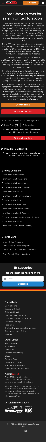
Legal (30, 424)
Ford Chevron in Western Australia (17, 209)
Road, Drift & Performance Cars (18, 318)
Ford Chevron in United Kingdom (16, 187)
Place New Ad (11, 343)
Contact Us (9, 350)
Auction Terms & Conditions (17, 369)
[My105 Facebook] (20, 431)
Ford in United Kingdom (12, 242)
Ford (9, 121)
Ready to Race (11, 359)
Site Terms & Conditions (15, 365)
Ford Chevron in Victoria (12, 200)
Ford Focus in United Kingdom (16, 254)
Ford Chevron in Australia (13, 175)
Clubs (7, 356)
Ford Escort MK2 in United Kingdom (20, 249)
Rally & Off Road (12, 312)
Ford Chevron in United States (15, 183)
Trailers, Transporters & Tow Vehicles (20, 328)
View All (8, 334)
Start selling (31, 3)
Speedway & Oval (12, 309)
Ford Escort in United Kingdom (16, 246)
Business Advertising (14, 353)
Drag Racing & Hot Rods (15, 315)
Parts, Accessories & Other (16, 331)
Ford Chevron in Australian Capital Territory (20, 217)
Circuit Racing (11, 306)
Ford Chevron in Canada (12, 192)
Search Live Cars (24, 112)
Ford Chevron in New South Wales (16, 196)
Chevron (17, 121)
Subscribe (29, 125)
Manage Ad (10, 346)
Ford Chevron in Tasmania (13, 221)
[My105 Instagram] (26, 431)
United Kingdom (30, 121)
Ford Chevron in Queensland (14, 204)
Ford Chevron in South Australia (15, 213)
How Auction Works (13, 362)
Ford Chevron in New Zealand (14, 179)
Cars (2, 121)
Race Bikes (9, 325)
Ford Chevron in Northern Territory (17, 226)
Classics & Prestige (13, 322)
